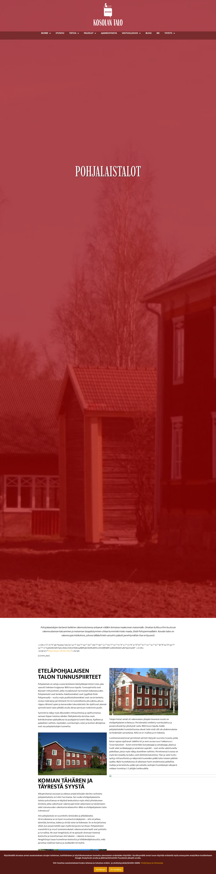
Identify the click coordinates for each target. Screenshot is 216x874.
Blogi (149, 33)
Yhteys (168, 33)
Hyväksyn (100, 869)
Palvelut (88, 33)
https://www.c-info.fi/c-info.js (59, 651)
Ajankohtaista (109, 33)
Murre (44, 33)
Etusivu (60, 33)
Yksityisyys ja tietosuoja (152, 863)
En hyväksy (116, 869)
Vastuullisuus (130, 33)
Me (158, 33)
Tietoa (72, 33)
